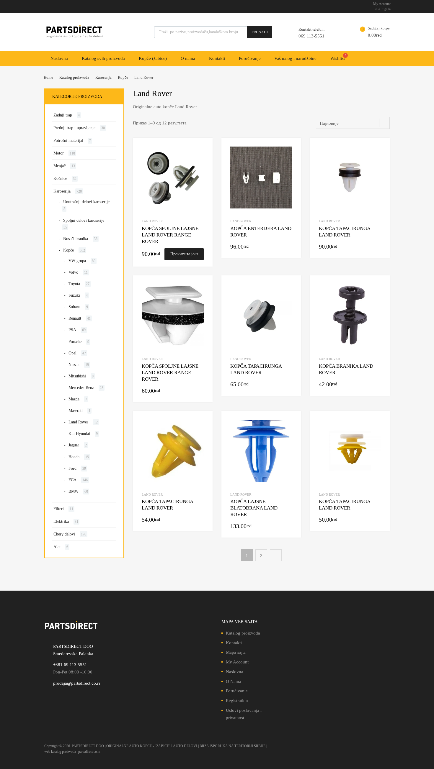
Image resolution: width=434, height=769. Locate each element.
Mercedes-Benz (81, 387)
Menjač (59, 166)
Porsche (74, 341)
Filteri (58, 509)
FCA (72, 480)
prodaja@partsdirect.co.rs (76, 683)
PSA (72, 330)
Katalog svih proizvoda (103, 58)
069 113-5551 (311, 36)
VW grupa (77, 261)
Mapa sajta (236, 652)
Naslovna (59, 58)
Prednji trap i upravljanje (74, 128)
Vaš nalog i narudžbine (295, 58)
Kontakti (217, 58)
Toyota (74, 284)
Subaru (74, 307)
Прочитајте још (184, 254)
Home (48, 77)
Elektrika (61, 521)
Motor (58, 153)
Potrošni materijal (68, 140)
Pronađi (260, 32)
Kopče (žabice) (153, 58)
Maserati (75, 410)
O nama (188, 58)
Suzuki (74, 295)
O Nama (233, 681)
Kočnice (60, 178)
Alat (57, 547)
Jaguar (73, 445)
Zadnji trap (62, 115)
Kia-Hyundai (79, 433)
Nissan (73, 364)
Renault (74, 318)
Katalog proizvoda (74, 77)
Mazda (73, 399)
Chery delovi (64, 534)
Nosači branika (75, 238)
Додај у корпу (288, 247)
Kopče (123, 77)
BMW (73, 491)
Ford (72, 468)
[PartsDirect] (73, 37)
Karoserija (103, 77)
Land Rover (152, 221)
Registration (237, 700)
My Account (237, 662)
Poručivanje (250, 58)
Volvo (73, 272)
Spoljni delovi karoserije (83, 220)
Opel (72, 353)
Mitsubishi (77, 376)
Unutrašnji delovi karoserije (86, 202)
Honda (73, 457)
